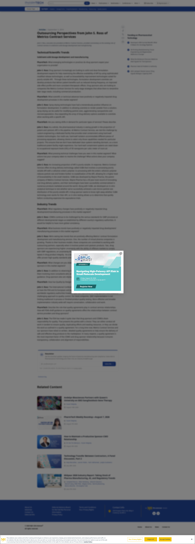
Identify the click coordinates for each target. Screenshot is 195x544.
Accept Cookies (165, 539)
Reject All (150, 539)
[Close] (192, 539)
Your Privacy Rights (135, 539)
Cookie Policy (88, 542)
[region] (97, 539)
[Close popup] (120, 253)
